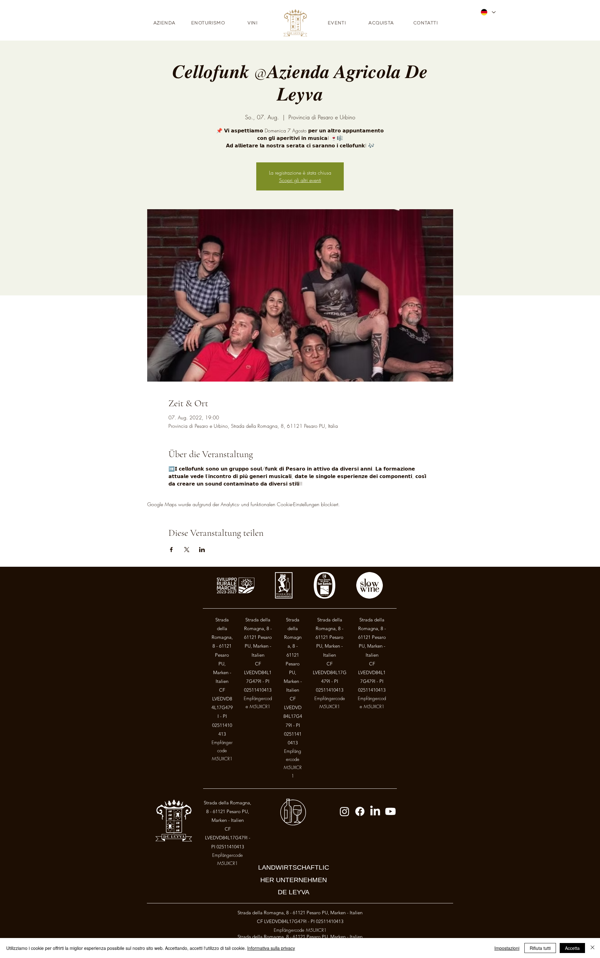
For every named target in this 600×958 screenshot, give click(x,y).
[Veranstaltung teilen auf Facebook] (171, 549)
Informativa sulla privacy (271, 948)
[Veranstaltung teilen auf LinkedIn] (202, 549)
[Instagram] (344, 811)
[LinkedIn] (375, 811)
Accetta (572, 948)
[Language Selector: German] (488, 12)
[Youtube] (390, 811)
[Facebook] (360, 811)
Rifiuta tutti (540, 948)
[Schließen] (592, 948)
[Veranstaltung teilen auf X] (187, 549)
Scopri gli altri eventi (300, 180)
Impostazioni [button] (506, 948)
